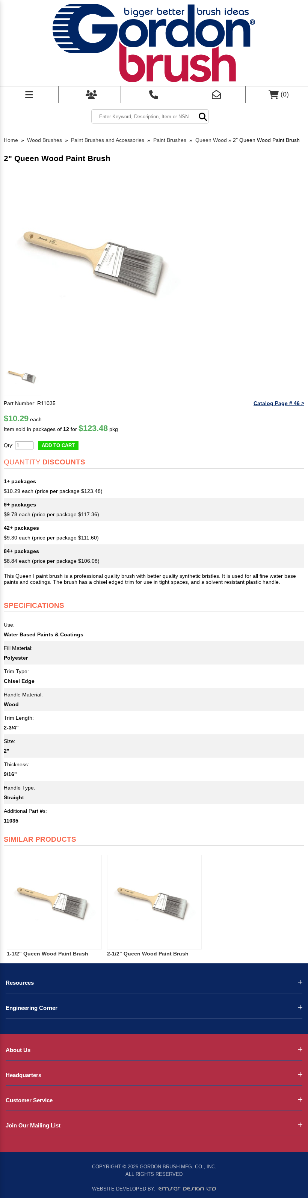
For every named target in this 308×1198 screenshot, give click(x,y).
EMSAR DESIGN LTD (187, 1188)
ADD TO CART (58, 445)
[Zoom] (98, 261)
